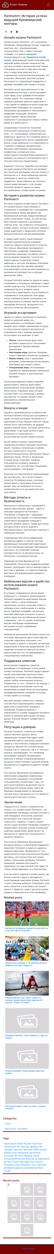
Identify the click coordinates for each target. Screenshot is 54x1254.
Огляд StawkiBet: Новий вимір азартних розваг (24, 1072)
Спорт (8, 1123)
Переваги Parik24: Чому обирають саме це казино (26, 1036)
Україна (43, 1149)
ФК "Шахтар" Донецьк (28, 1146)
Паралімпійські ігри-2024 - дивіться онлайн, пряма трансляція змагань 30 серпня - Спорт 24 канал (24, 1000)
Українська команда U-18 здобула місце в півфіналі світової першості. (25, 964)
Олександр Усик (27, 1161)
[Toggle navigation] (48, 4)
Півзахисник (10, 1146)
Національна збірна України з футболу (23, 1143)
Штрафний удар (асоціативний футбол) (23, 1168)
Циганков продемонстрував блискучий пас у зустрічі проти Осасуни (26, 929)
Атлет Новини (18, 4)
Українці (8, 1152)
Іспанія (36, 1155)
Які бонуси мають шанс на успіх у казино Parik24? (25, 1107)
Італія (15, 1161)
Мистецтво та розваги (16, 1128)
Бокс (15, 1152)
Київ (17, 1164)
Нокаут (7, 1171)
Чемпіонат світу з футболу (33, 1164)
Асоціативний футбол (14, 1158)
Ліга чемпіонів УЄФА (29, 1149)
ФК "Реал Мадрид (23, 1155)
